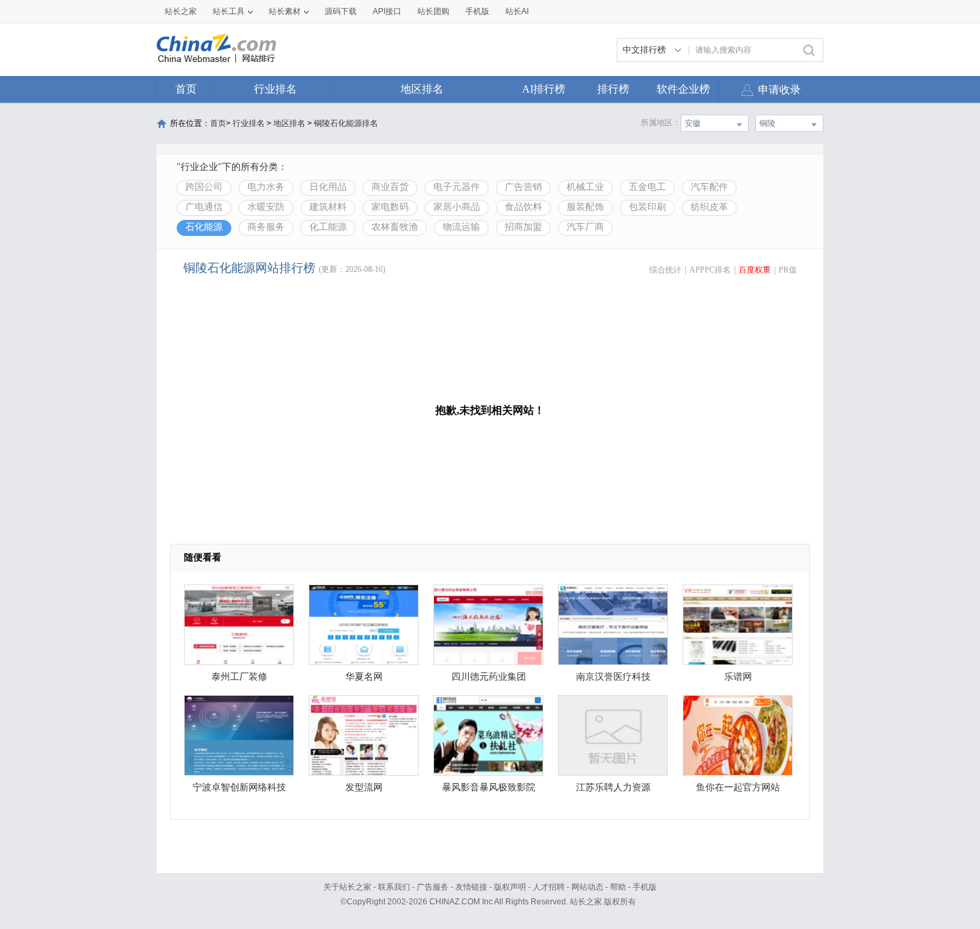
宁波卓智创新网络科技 (239, 787)
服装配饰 (585, 207)
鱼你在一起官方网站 (738, 787)
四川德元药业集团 (488, 677)
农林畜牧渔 (394, 227)
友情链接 (471, 887)
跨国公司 (204, 187)
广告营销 (523, 187)
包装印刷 (647, 207)
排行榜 (613, 89)
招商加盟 (523, 227)
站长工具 (229, 11)
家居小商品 (456, 207)
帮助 (618, 887)
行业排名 (275, 89)
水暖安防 (266, 207)
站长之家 (181, 11)
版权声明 (510, 887)
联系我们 (394, 887)
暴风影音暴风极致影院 (488, 787)
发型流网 (364, 787)
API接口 (387, 11)
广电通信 (204, 207)
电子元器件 (456, 187)
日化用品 (328, 187)
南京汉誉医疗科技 (613, 677)
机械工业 (585, 187)
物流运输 (461, 227)
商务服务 (266, 227)
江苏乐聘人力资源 (613, 787)
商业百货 (390, 187)
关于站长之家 (347, 887)
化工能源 (328, 227)
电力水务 (266, 187)
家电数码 (390, 207)
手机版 (645, 887)
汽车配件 (709, 187)
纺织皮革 (709, 207)
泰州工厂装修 (239, 677)
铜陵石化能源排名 (346, 123)
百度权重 (755, 270)
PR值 (788, 270)
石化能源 (204, 227)
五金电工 (647, 187)
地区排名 (422, 89)
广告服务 (433, 887)
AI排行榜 (543, 89)
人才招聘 (549, 887)
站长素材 (285, 11)
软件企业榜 (683, 89)
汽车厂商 (585, 227)
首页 (186, 89)
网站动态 (587, 887)
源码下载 (341, 11)
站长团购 (433, 11)
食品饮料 (523, 207)
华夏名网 (364, 677)
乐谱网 (738, 677)
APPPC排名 (710, 270)
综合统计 (665, 270)
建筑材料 (328, 207)
